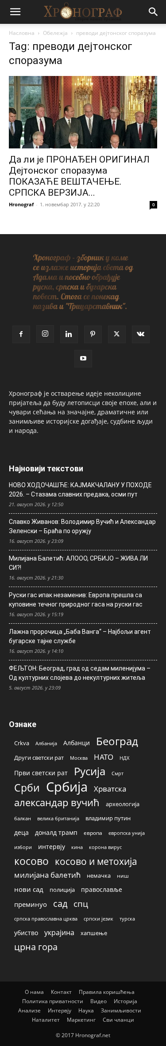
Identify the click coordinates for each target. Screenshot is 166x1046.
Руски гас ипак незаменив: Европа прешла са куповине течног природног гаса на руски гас (76, 599)
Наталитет (46, 1019)
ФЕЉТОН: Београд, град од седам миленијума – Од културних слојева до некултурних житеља (80, 673)
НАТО (103, 757)
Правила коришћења (107, 992)
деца (21, 832)
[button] (15, 12)
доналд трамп (56, 833)
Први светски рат (41, 773)
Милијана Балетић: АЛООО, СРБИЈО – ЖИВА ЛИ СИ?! (78, 563)
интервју (51, 846)
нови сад (28, 889)
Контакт (61, 992)
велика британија (58, 818)
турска (127, 918)
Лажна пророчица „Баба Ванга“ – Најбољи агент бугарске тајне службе (80, 636)
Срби (27, 787)
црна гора (36, 946)
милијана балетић (47, 874)
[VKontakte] (141, 334)
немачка (99, 875)
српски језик (98, 918)
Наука (86, 1010)
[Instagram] (45, 334)
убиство (26, 933)
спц (80, 903)
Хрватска (110, 788)
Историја (125, 1001)
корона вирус (105, 847)
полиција (62, 890)
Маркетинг (81, 1019)
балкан (22, 818)
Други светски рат (39, 758)
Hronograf (21, 204)
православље (101, 889)
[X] (117, 334)
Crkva (21, 743)
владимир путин (108, 818)
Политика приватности (52, 1001)
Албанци (76, 743)
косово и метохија (96, 861)
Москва (79, 757)
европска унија (126, 833)
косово (31, 861)
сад (60, 903)
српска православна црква (45, 919)
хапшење (94, 933)
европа (93, 832)
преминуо (30, 904)
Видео (98, 1001)
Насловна (22, 33)
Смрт (118, 773)
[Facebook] (21, 334)
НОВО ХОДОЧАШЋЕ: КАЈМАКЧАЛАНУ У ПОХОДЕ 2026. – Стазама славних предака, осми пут (80, 489)
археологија (122, 804)
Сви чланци (118, 1019)
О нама (34, 992)
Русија (89, 771)
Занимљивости (121, 1010)
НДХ (124, 757)
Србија (67, 787)
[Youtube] (83, 359)
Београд (117, 741)
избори (23, 847)
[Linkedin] (69, 334)
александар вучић (57, 802)
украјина (59, 932)
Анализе (29, 1010)
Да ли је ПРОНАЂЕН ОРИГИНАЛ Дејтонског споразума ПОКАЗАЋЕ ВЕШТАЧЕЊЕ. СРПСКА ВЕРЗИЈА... (79, 176)
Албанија (46, 743)
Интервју (59, 1010)
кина (77, 847)
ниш (123, 875)
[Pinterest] (93, 334)
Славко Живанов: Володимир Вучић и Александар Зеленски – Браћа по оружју (82, 526)
